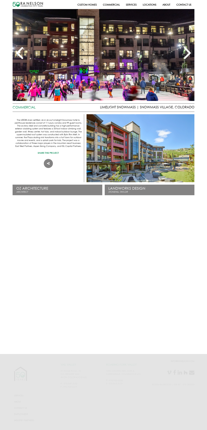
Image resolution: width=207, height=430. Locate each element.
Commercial (111, 5)
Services (131, 5)
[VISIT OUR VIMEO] (168, 373)
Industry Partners (24, 420)
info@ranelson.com (182, 361)
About (166, 5)
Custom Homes (87, 5)
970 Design (188, 385)
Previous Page (103, 344)
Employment (21, 414)
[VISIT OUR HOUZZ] (185, 373)
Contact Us (183, 5)
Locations (149, 5)
